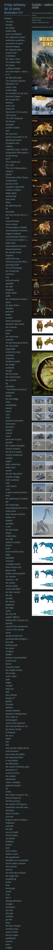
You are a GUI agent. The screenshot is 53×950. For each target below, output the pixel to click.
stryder (9, 174)
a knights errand (13, 564)
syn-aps (9, 910)
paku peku (10, 199)
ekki (7, 692)
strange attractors (13, 901)
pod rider (10, 311)
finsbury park (11, 645)
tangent (9, 430)
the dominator (12, 530)
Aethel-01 (10, 109)
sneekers (10, 427)
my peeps (10, 28)
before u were (12, 854)
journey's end (12, 184)
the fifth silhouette (14, 78)
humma (9, 941)
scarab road (11, 53)
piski (8, 679)
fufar (8, 885)
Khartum (9, 704)
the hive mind (12, 374)
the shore (10, 648)
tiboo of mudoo (12, 813)
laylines (9, 707)
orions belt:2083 (13, 589)
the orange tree (12, 99)
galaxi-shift (11, 570)
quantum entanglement (16, 714)
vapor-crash (11, 87)
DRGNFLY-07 (12, 84)
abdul (8, 302)
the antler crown (13, 59)
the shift (9, 287)
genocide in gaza (13, 439)
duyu (8, 923)
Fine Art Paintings (14, 268)
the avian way (12, 336)
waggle (9, 947)
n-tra (8, 894)
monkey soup (12, 929)
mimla (8, 792)
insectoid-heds (12, 221)
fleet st (9, 545)
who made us (12, 717)
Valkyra (9, 146)
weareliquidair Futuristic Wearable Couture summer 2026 (18, 230)
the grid (9, 829)
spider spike (11, 293)
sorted (8, 470)
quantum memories (14, 421)
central (9, 433)
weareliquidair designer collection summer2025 (18, 639)
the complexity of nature (16, 299)
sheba (8, 533)
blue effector (11, 695)
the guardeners (12, 857)
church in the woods (15, 629)
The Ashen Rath (13, 62)
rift (7, 209)
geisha (9, 701)
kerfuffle (9, 598)
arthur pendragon (13, 321)
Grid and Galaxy (13, 96)
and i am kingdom (14, 34)
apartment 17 (12, 770)
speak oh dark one (14, 636)
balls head (10, 243)
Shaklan (9, 308)
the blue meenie (13, 592)
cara (8, 414)
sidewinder (11, 779)
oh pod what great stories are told (18, 343)
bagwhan (10, 605)
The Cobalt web (13, 162)
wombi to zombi (13, 361)
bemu (8, 633)
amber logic (11, 31)
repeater (9, 340)
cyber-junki (11, 511)
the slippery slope (14, 50)
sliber (8, 202)
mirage (9, 371)
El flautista (10, 732)
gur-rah (9, 919)
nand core (10, 106)
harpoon (9, 255)
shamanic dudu (13, 667)
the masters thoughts (15, 446)
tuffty (8, 555)
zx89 (8, 296)
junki (8, 548)
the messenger (12, 505)
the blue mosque (13, 926)
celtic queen (11, 486)
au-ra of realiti (12, 832)
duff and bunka (12, 280)
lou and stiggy (12, 399)
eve (7, 277)
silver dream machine (15, 514)
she (7, 745)
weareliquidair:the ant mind (18, 508)
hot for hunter (12, 835)
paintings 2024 (12, 265)
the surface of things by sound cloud (18, 804)
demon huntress (13, 449)
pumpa (9, 330)
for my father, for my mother (18, 93)
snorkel (9, 318)
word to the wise (13, 352)
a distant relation (13, 68)
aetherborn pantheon (15, 40)
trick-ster (9, 817)
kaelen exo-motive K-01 (16, 137)
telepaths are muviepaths (17, 860)
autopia (9, 458)
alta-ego (9, 913)
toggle (8, 682)
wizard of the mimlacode (17, 626)
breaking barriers (13, 249)
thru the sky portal (14, 474)
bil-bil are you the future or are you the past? (18, 262)
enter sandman (12, 480)
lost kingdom (11, 720)
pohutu (9, 845)
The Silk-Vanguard (14, 118)
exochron (10, 274)
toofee (8, 315)
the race (9, 735)
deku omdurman (13, 464)
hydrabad (10, 393)
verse (8, 436)
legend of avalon (13, 785)
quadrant (10, 355)
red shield (10, 838)
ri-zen (8, 527)
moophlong (11, 879)
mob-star (10, 826)
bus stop (9, 642)
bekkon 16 (10, 517)
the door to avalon (14, 452)
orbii (8, 483)
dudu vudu (10, 467)
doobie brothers (13, 711)
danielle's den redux (15, 324)
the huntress (11, 327)
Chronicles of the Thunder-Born (18, 177)
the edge (10, 608)
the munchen (11, 134)
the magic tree (12, 876)
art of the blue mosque (16, 873)
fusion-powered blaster (16, 246)
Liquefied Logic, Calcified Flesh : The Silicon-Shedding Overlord (18, 149)
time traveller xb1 (13, 567)
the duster (10, 65)
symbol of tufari (12, 128)
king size (10, 689)
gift (7, 502)
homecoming (11, 156)
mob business (12, 751)
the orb (9, 595)
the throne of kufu (13, 729)
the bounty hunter (13, 252)
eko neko (10, 165)
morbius (9, 916)
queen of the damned (15, 723)
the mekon (10, 583)
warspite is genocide (15, 187)
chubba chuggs (13, 477)
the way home (12, 346)
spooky (9, 623)
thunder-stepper (13, 46)
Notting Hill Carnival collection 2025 (18, 620)
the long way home (14, 757)
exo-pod (9, 22)
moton (8, 891)
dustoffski (10, 558)
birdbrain (10, 841)
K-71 (8, 75)
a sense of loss (12, 773)
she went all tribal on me (17, 726)
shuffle (9, 654)
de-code (9, 539)
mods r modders (13, 782)
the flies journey (13, 801)
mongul (9, 25)
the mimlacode (12, 271)
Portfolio (8, 18)
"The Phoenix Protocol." (17, 389)
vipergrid (10, 124)
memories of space (14, 43)
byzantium (10, 907)
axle (8, 131)
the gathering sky (13, 205)
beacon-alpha (12, 935)
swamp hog (11, 196)
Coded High (11, 90)
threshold (10, 212)
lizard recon (11, 661)
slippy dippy (11, 193)
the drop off (11, 614)
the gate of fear (12, 305)
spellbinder (11, 938)
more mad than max (15, 552)
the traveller (11, 380)
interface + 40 (12, 580)
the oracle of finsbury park (17, 767)
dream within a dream (15, 863)
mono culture (11, 224)
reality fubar (11, 536)
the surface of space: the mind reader (18, 795)
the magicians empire (15, 37)
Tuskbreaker (11, 181)
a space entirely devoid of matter (18, 492)
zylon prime (11, 115)
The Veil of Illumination (16, 168)
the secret (10, 601)
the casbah (11, 776)
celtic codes (11, 676)
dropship (10, 290)
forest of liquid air (13, 798)
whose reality (12, 586)
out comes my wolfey (15, 754)
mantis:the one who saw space (18, 807)
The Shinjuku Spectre (15, 81)
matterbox (10, 823)
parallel (9, 442)
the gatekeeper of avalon (17, 499)
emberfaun (10, 56)
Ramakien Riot (12, 143)
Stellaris (9, 103)
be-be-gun (10, 888)
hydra (8, 611)
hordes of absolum (14, 455)
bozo (8, 944)
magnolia (10, 358)
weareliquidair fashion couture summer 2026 (18, 237)
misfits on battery (13, 190)
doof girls (10, 810)
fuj (7, 788)
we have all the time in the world (18, 215)
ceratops (10, 651)
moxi (8, 417)
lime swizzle (11, 866)
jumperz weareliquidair (16, 658)
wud (8, 489)
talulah (9, 408)
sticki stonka (11, 851)
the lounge (10, 673)
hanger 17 (10, 698)
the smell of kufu (13, 377)
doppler (9, 520)
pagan (8, 461)
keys (8, 495)
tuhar (8, 402)
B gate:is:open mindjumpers (18, 820)
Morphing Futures (14, 140)
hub (7, 218)
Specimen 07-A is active (17, 112)
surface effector (13, 617)
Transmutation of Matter (16, 227)
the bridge (10, 364)
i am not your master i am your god (18, 240)
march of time (12, 932)
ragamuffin (10, 349)
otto (7, 742)
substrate (10, 368)
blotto (8, 739)
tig (7, 383)
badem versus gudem (15, 573)
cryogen (9, 904)
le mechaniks (12, 760)
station (9, 396)
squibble (10, 283)
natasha (9, 171)
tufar (8, 333)
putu (8, 848)
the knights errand (14, 670)
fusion (8, 664)
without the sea (12, 258)
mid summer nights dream (17, 748)
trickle (8, 882)
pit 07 (8, 159)
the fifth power (12, 764)
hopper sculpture (13, 234)
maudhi (9, 686)
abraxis (9, 870)
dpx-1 (8, 898)
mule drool (10, 424)
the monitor (11, 576)
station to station (13, 542)
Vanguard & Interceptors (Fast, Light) (18, 152)
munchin (10, 561)
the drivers (10, 121)
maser (8, 411)
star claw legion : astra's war (18, 71)
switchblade (11, 405)
